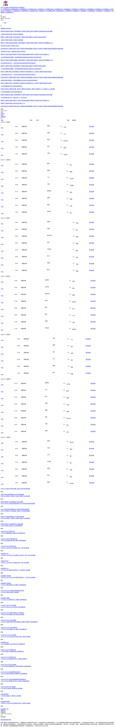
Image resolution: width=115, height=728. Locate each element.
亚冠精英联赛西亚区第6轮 (17, 590)
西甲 (7, 694)
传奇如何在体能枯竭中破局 (29, 80)
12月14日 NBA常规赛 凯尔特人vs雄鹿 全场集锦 (14, 658)
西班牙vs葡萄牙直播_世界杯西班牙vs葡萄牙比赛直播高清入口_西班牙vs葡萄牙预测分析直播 (26, 71)
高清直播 (91, 126)
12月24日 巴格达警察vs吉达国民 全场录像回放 (13, 585)
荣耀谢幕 (3, 28)
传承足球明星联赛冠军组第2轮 (17, 679)
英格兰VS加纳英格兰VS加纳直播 (14, 524)
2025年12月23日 (5, 590)
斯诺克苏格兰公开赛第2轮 (17, 612)
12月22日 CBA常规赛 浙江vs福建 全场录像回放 (14, 599)
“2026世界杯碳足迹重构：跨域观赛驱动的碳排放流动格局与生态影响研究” (21, 57)
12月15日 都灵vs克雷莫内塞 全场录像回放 (12, 651)
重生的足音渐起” (21, 51)
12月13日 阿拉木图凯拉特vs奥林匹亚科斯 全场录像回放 (16, 666)
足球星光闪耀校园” (18, 34)
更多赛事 (3, 158)
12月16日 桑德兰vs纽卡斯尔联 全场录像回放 (13, 644)
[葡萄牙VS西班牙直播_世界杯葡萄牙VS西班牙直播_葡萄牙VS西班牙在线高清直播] (2, 20)
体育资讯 (16, 7)
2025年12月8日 (5, 686)
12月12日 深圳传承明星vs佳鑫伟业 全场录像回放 (14, 673)
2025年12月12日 (5, 664)
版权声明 (8, 719)
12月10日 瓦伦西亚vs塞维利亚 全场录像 (11, 688)
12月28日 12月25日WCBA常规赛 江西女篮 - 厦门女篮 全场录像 (18, 555)
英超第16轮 (13, 649)
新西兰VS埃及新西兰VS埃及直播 (14, 502)
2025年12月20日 (5, 605)
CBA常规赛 (13, 605)
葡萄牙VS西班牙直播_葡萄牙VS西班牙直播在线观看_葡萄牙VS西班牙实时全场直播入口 (25, 54)
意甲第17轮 (13, 546)
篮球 (7, 561)
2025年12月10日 (5, 672)
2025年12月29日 (5, 546)
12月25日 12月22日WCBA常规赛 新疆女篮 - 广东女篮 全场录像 (18, 577)
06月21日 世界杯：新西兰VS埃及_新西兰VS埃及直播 (15, 496)
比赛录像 (3, 553)
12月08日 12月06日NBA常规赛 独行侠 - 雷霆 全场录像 (15, 703)
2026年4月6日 (4, 531)
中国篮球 (3, 561)
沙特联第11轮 (13, 538)
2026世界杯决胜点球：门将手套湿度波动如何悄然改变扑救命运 (18, 63)
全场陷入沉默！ (15, 45)
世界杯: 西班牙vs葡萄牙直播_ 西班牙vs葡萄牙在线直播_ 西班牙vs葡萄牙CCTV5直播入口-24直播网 (28, 89)
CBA (7, 553)
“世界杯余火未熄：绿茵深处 (8, 51)
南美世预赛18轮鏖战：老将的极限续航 (11, 80)
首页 (2, 7)
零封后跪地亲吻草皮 (16, 86)
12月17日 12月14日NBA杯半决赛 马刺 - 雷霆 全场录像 (15, 636)
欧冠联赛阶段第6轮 (15, 672)
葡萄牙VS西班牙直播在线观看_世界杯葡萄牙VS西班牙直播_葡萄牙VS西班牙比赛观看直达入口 (27, 43)
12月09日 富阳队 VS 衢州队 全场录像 (11, 695)
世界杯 (2, 502)
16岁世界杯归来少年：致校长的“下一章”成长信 (14, 97)
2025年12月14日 (5, 657)
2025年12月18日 (5, 612)
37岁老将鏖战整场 (6, 86)
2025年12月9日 (5, 679)
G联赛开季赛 (13, 627)
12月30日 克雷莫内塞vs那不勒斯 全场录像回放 (13, 540)
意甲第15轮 (13, 657)
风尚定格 (8, 28)
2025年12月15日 (5, 635)
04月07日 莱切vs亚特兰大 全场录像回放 (11, 525)
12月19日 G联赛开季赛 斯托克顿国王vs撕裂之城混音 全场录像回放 (19, 621)
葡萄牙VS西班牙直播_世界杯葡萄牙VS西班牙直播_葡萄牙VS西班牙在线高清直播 (23, 37)
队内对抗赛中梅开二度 (18, 103)
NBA (7, 642)
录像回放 (21, 7)
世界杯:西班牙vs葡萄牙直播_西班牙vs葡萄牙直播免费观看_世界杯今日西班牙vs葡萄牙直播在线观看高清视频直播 (32, 48)
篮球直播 (11, 7)
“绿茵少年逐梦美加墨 (6, 34)
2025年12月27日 (5, 538)
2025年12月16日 (5, 620)
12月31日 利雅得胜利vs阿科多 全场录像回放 (13, 533)
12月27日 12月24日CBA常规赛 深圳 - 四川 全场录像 (15, 562)
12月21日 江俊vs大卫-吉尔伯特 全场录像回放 (13, 607)
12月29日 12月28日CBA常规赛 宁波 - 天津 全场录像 (15, 548)
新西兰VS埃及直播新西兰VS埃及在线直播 (12, 516)
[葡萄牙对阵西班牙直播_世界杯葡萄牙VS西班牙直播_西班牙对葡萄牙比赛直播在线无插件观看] (1, 20)
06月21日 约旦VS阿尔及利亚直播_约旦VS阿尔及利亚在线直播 (18, 503)
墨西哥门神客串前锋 (6, 103)
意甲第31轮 (11, 531)
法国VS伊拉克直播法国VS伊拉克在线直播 (12, 494)
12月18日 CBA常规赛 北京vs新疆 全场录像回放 (14, 629)
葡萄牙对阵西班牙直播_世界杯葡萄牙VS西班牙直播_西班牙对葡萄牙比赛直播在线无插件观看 (26, 31)
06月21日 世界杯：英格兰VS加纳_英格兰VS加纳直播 (15, 518)
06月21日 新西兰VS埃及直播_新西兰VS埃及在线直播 (15, 511)
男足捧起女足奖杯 (6, 45)
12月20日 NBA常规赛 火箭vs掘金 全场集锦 (12, 614)
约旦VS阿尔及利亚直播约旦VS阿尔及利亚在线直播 (15, 509)
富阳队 (8, 701)
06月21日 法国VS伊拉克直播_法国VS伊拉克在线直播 (15, 488)
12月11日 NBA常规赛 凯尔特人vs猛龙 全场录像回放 (15, 681)
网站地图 (3, 719)
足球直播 (5, 7)
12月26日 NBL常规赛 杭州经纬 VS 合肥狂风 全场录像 (15, 570)
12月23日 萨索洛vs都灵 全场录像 (10, 592)
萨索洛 (8, 598)
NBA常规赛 (13, 620)
